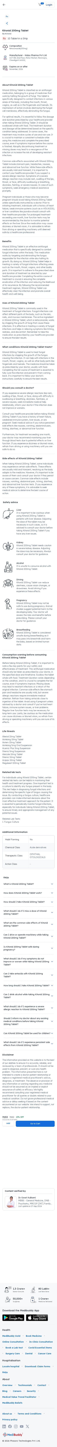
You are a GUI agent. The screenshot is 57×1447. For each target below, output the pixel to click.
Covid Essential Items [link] (40, 1347)
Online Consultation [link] (13, 1341)
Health (6, 1329)
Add (8, 1123)
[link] (13, 1317)
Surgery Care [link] (13, 1353)
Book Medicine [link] (34, 1336)
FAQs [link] (5, 1372)
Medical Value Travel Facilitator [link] (19, 1397)
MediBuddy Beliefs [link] (12, 1403)
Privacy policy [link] (9, 1419)
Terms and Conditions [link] (29, 1413)
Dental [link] (28, 1353)
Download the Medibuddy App (20, 1310)
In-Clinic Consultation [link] (41, 1341)
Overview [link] (7, 1385)
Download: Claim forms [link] (37, 1366)
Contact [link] (41, 1385)
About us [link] (7, 1413)
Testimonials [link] (25, 1385)
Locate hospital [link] (10, 1366)
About (6, 1379)
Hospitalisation (6, 1360)
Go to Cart (35, 1124)
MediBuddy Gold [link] (11, 1336)
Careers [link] (17, 1391)
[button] (40, 4)
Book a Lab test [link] (14, 1347)
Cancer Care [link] (44, 1353)
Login (49, 4)
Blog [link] (4, 1391)
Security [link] (31, 1391)
